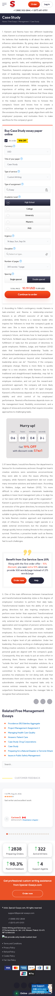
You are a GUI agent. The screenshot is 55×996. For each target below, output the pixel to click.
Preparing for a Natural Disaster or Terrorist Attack (30, 751)
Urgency (8, 236)
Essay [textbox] (11, 190)
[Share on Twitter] (42, 701)
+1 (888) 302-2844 (21, 10)
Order (34, 4)
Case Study (13, 746)
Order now (19, 580)
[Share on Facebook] (36, 701)
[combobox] (27, 190)
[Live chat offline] (42, 988)
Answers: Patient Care (18, 737)
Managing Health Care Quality (21, 733)
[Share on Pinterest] (49, 701)
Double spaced (39, 280)
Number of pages (12, 262)
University (29, 215)
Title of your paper (12, 159)
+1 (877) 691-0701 (39, 10)
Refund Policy (9, 952)
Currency (8, 146)
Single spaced (16, 280)
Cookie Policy (9, 956)
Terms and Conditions (13, 944)
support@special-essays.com (21, 913)
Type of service (11, 172)
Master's (29, 222)
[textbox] (29, 254)
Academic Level (11, 197)
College (29, 209)
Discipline (9, 249)
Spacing (8, 274)
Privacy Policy (9, 948)
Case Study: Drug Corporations (22, 742)
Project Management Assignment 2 (24, 728)
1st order (17, 141)
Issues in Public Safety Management (24, 756)
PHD (29, 228)
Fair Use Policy (10, 960)
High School (29, 202)
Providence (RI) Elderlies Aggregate (24, 724)
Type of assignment (13, 184)
